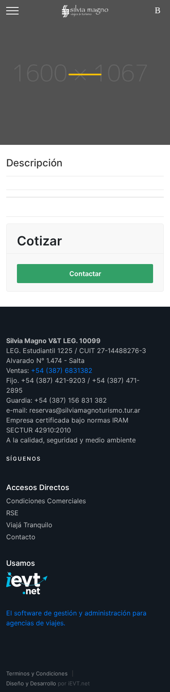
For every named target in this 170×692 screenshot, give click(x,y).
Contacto (20, 537)
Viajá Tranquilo (29, 525)
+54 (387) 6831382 (61, 370)
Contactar (85, 273)
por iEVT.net (74, 683)
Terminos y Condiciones (37, 673)
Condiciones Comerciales (46, 501)
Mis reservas (159, 11)
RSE (12, 513)
